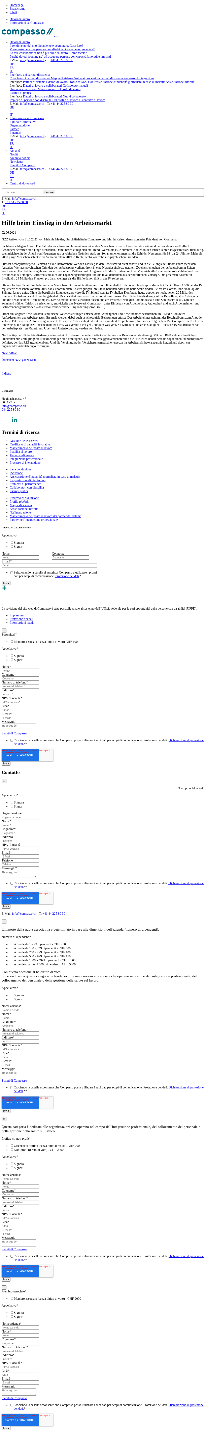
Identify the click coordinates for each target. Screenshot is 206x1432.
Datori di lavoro (20, 19)
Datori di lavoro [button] (20, 42)
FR (12, 67)
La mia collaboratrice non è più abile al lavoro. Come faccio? (48, 53)
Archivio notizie (20, 158)
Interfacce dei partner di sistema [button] (30, 74)
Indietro (6, 373)
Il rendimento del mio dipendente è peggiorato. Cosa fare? (46, 45)
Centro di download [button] (22, 183)
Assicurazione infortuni (180, 82)
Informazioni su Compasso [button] (27, 118)
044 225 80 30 (11, 409)
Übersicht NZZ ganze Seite (19, 359)
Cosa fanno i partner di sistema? (30, 78)
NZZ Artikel (10, 353)
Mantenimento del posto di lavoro (59, 89)
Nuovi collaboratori (75, 96)
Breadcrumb (17, 8)
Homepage (17, 5)
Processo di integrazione (139, 78)
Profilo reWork (78, 82)
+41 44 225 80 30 (61, 60)
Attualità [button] (15, 150)
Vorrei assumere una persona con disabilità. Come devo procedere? (52, 49)
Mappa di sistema (62, 78)
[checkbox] (51, 544)
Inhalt (13, 12)
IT (11, 71)
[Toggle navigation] (56, 36)
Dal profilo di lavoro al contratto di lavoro (78, 100)
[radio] (55, 542)
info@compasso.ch (32, 60)
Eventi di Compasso (22, 165)
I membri (15, 132)
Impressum (17, 615)
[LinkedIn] (15, 423)
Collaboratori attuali (75, 85)
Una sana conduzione (24, 89)
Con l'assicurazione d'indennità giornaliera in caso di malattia (127, 82)
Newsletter (16, 161)
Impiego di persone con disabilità (31, 100)
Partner (14, 129)
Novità (14, 154)
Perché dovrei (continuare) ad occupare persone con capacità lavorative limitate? (60, 56)
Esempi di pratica (21, 92)
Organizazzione (20, 125)
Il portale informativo (23, 121)
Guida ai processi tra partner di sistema (99, 78)
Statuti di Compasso (14, 733)
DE (12, 63)
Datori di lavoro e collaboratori (43, 85)
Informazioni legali (22, 622)
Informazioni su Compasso (27, 22)
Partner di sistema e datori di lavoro (45, 82)
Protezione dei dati (67, 576)
